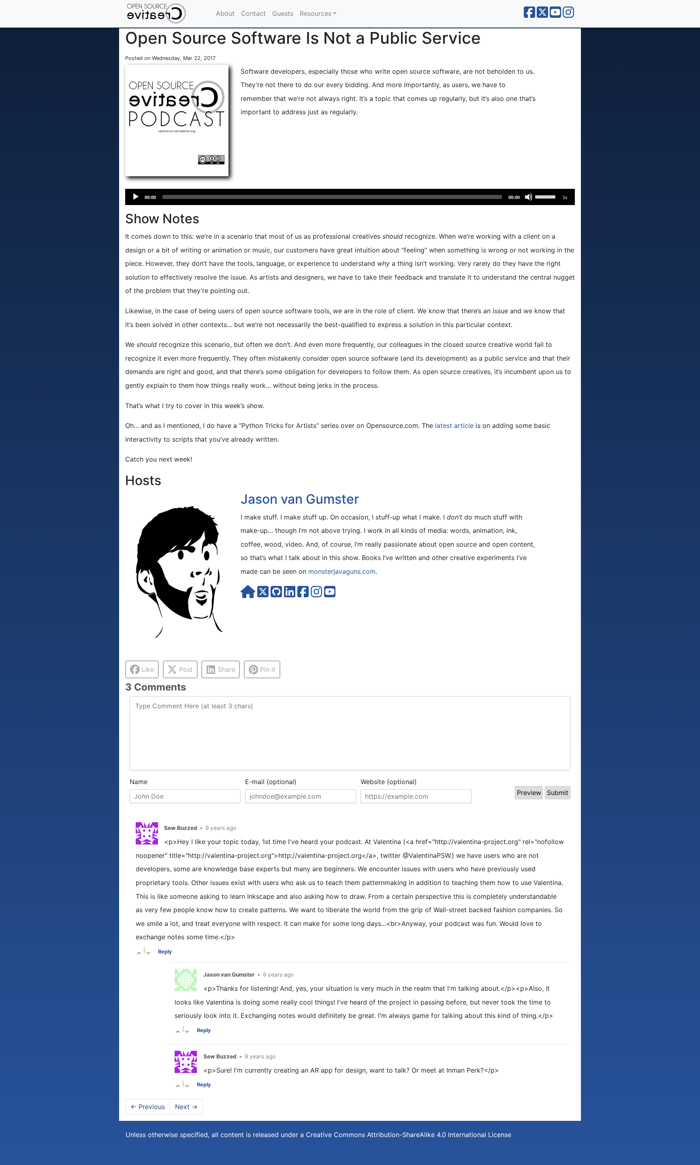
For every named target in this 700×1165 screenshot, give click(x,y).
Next (186, 1107)
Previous (147, 1107)
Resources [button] (315, 13)
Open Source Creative (165, 13)
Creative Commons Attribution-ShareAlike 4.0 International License (408, 1135)
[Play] (136, 197)
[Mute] (529, 197)
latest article (454, 425)
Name (138, 782)
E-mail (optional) (271, 782)
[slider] (546, 196)
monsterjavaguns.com (342, 571)
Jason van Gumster (300, 499)
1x (565, 197)
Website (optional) (389, 782)
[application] (350, 197)
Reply (165, 952)
